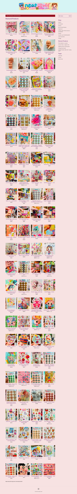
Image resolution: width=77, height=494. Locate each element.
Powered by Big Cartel (38, 491)
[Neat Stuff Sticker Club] (38, 6)
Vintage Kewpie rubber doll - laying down (64, 50)
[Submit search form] (70, 22)
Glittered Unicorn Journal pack (64, 46)
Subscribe (60, 55)
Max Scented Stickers (62, 27)
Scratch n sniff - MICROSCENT (64, 35)
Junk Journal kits (61, 36)
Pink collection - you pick (63, 43)
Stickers (59, 25)
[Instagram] (38, 489)
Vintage (59, 38)
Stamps (59, 33)
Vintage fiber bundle (62, 48)
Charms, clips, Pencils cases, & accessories (64, 31)
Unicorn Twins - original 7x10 (63, 44)
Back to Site (60, 59)
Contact (59, 57)
